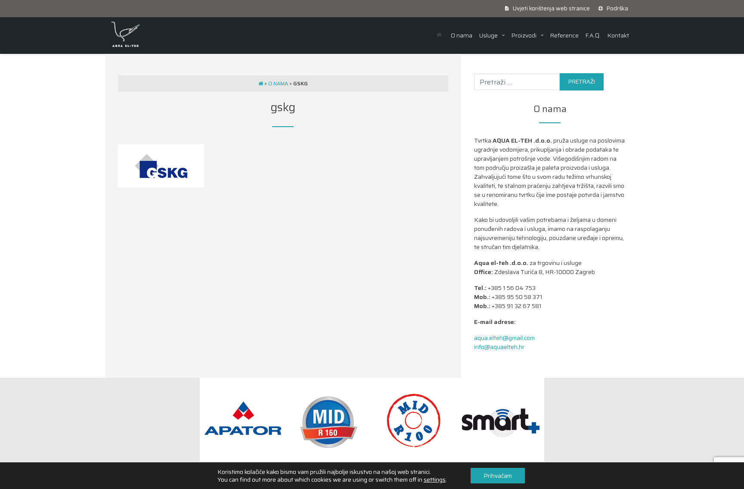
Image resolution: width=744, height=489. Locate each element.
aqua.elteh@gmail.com (504, 338)
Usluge (488, 35)
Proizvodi (524, 35)
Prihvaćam (498, 475)
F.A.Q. (593, 35)
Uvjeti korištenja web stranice (551, 8)
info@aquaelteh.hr (499, 347)
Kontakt (618, 35)
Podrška (616, 8)
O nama (461, 35)
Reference (564, 35)
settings (435, 479)
